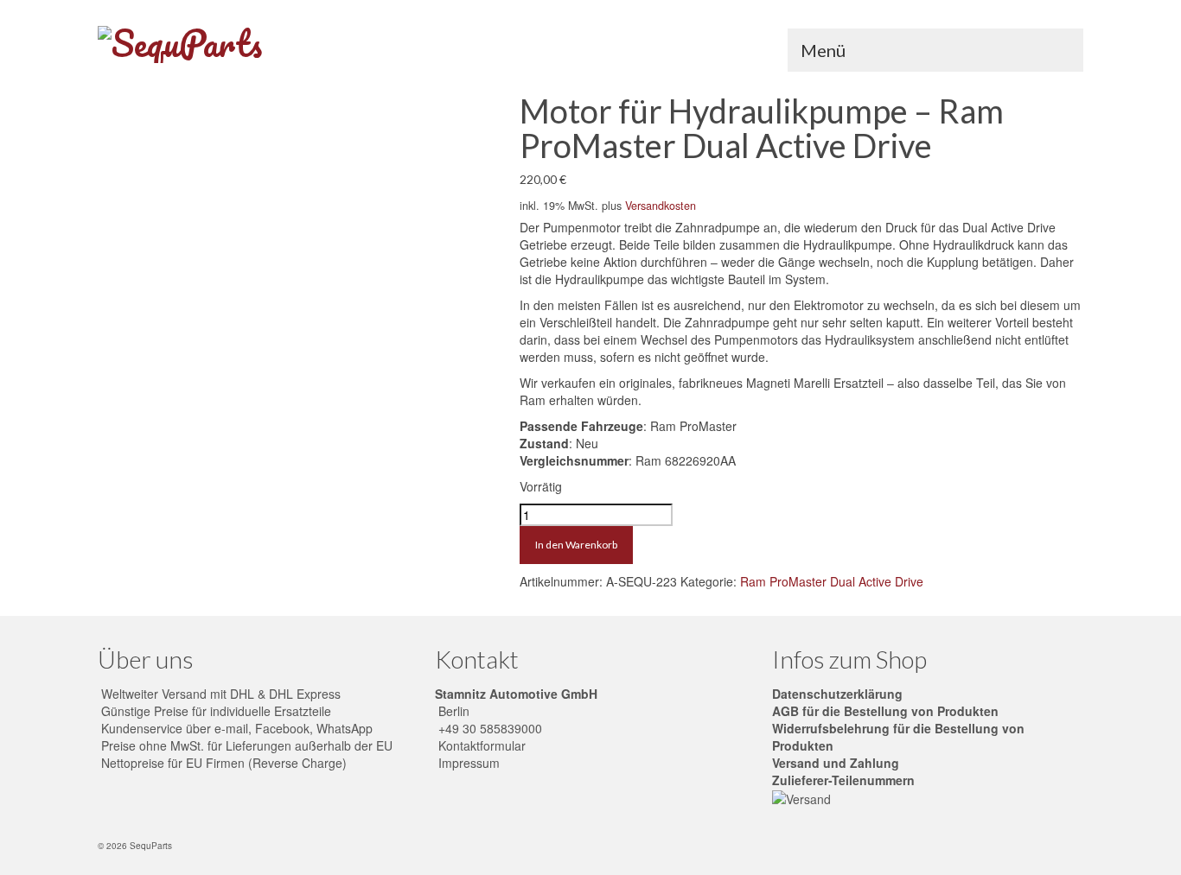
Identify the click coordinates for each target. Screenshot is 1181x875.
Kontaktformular (480, 745)
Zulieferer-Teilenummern (843, 780)
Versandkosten (660, 205)
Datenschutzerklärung (837, 693)
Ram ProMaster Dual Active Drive (831, 581)
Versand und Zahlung (835, 762)
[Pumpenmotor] (295, 279)
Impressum (467, 762)
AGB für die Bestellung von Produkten (885, 711)
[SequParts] (253, 44)
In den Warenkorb (576, 544)
